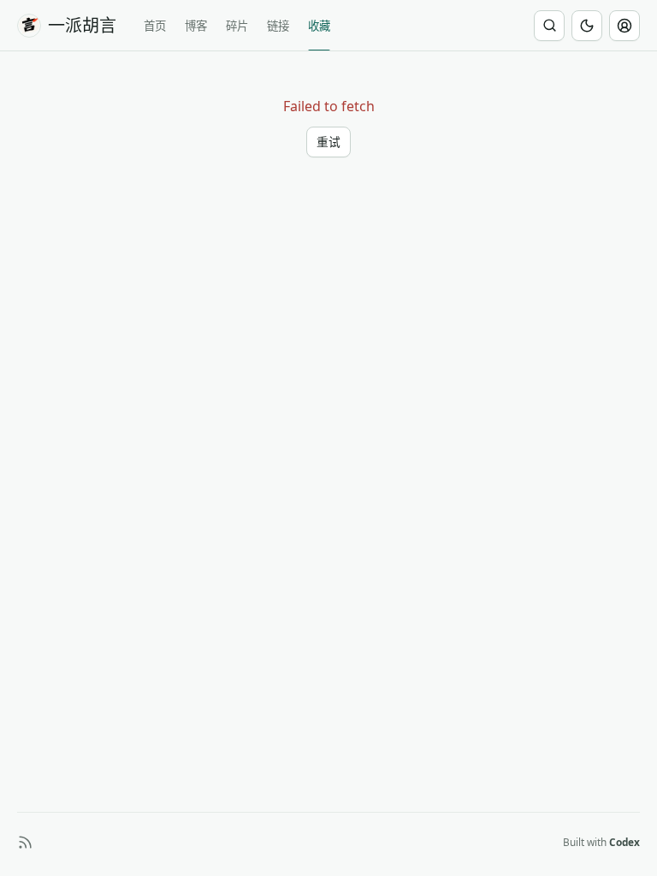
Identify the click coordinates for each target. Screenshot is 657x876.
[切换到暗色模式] (586, 25)
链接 (278, 25)
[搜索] (549, 25)
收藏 (319, 25)
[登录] (624, 25)
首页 (155, 25)
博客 (196, 25)
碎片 (237, 25)
